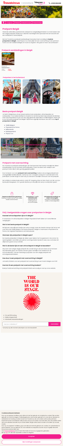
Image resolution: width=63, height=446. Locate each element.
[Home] (3, 22)
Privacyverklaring (9, 431)
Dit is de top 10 (53, 157)
